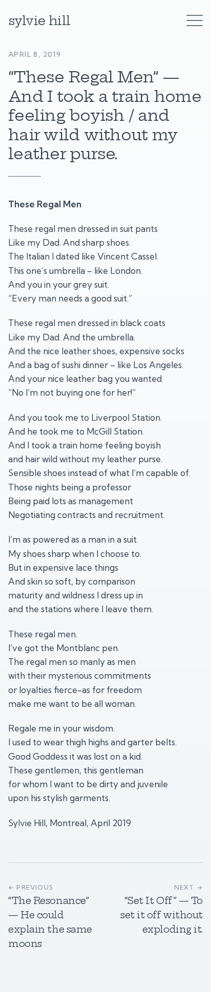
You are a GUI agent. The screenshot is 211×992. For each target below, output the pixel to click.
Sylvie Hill (39, 20)
